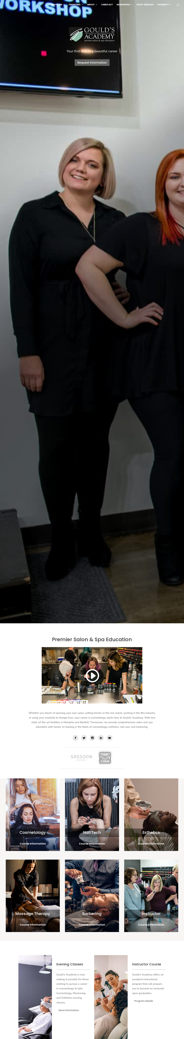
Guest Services (145, 5)
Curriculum (55, 5)
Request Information (92, 63)
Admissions (123, 5)
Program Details (143, 1001)
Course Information (33, 843)
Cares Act (107, 5)
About (91, 5)
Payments (163, 5)
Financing (74, 5)
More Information (69, 1010)
